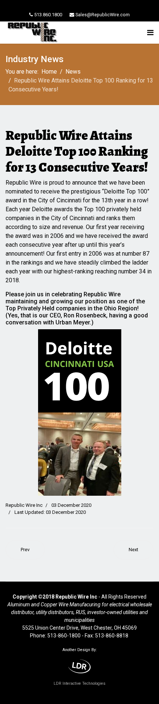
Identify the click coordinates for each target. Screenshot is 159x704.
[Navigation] (150, 32)
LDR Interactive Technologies (79, 683)
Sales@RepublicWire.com (102, 14)
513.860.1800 (48, 14)
